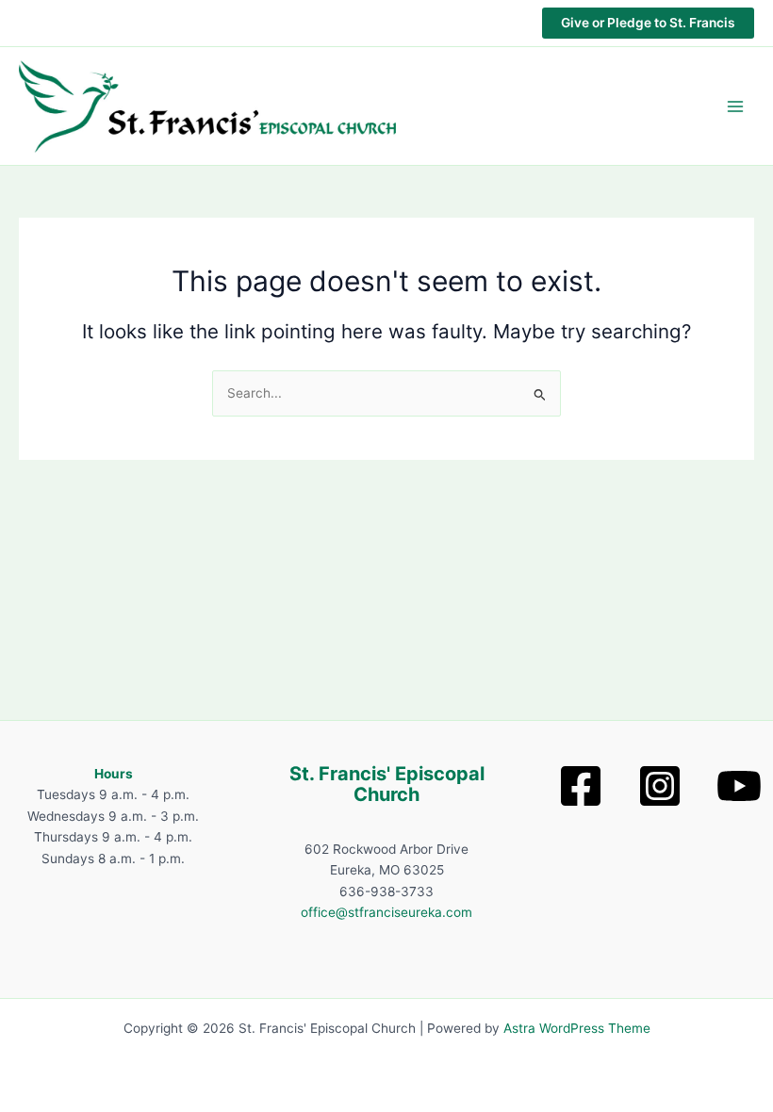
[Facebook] (580, 786)
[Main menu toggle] (735, 106)
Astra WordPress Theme (576, 1028)
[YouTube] (739, 786)
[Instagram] (660, 786)
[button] (648, 24)
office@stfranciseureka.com (386, 912)
